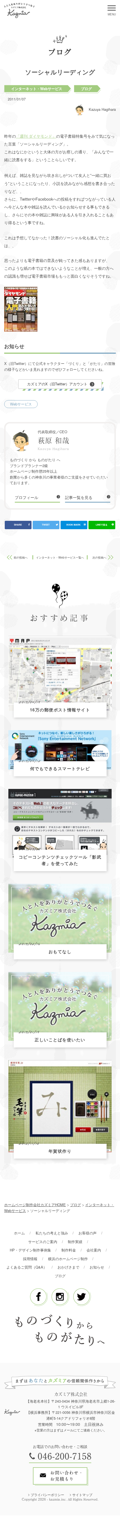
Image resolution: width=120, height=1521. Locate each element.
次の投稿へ (99, 557)
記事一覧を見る (78, 497)
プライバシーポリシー (47, 1494)
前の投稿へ (21, 557)
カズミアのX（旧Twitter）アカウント (57, 383)
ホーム (19, 1233)
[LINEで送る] (101, 525)
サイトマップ (82, 1494)
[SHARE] (18, 525)
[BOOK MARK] (74, 525)
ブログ (86, 88)
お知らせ (97, 1267)
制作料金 (68, 1250)
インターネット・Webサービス (36, 88)
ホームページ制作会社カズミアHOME (35, 1204)
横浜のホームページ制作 (68, 1258)
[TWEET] (46, 525)
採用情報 (30, 1258)
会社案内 (94, 1250)
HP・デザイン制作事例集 (30, 1250)
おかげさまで (68, 1267)
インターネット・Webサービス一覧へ (60, 557)
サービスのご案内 (42, 1241)
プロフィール (26, 497)
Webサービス (21, 404)
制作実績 (75, 1241)
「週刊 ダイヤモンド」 (36, 136)
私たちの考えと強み (51, 1233)
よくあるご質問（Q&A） (26, 1267)
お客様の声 (87, 1233)
